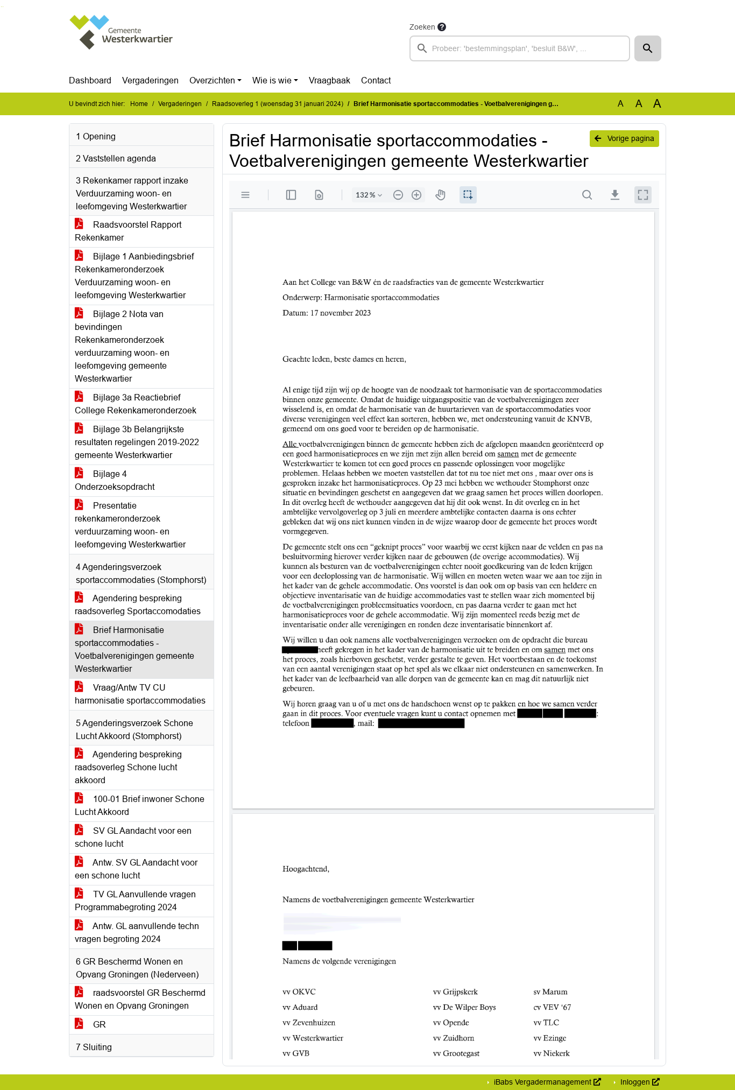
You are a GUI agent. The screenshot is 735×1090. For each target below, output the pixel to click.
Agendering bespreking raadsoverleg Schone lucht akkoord (128, 767)
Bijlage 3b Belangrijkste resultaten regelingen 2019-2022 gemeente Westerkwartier (137, 442)
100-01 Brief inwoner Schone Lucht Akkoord (139, 805)
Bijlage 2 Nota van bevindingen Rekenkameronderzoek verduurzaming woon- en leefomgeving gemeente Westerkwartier (122, 346)
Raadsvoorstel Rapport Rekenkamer (128, 231)
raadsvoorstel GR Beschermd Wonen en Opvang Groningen (140, 999)
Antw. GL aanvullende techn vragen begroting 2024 (137, 933)
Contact (376, 80)
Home (139, 104)
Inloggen (635, 1082)
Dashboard (90, 80)
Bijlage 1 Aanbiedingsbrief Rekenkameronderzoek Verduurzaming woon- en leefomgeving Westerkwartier (134, 276)
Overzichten (212, 80)
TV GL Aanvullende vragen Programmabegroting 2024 (135, 901)
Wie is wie (272, 80)
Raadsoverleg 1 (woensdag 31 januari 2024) (277, 104)
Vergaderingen (150, 80)
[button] (647, 48)
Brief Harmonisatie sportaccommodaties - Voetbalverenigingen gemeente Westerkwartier (134, 649)
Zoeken (422, 27)
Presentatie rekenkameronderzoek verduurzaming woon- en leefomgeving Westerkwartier (130, 525)
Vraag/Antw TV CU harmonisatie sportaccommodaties (140, 694)
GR (98, 1024)
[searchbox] (519, 48)
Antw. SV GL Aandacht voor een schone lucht (136, 869)
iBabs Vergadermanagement (542, 1082)
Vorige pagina (629, 138)
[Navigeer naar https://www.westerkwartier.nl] (122, 41)
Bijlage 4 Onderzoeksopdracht (114, 480)
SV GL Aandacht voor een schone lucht (133, 837)
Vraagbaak (329, 80)
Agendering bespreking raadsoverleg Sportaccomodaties (138, 605)
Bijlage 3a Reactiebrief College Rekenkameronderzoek (135, 404)
